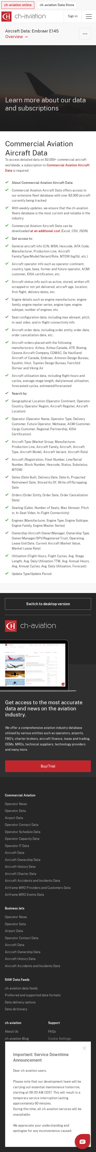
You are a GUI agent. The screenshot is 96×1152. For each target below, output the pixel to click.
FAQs (52, 1031)
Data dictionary (16, 1009)
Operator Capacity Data (22, 839)
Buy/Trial (48, 766)
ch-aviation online (17, 5)
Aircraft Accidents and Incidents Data (32, 881)
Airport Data (14, 818)
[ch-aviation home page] (23, 16)
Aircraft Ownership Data (22, 860)
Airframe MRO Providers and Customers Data (38, 888)
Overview (14, 37)
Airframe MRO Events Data (24, 895)
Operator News (16, 804)
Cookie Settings (59, 1039)
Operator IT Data (17, 846)
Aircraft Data (14, 853)
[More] (85, 34)
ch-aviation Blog (17, 1039)
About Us (11, 1031)
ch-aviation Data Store (57, 5)
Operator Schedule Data (22, 832)
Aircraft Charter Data (20, 874)
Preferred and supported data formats (33, 995)
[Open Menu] (89, 16)
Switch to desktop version (48, 604)
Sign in (73, 16)
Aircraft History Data (20, 867)
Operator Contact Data (21, 825)
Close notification (84, 1048)
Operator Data (15, 811)
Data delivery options (20, 1002)
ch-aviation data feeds (21, 988)
